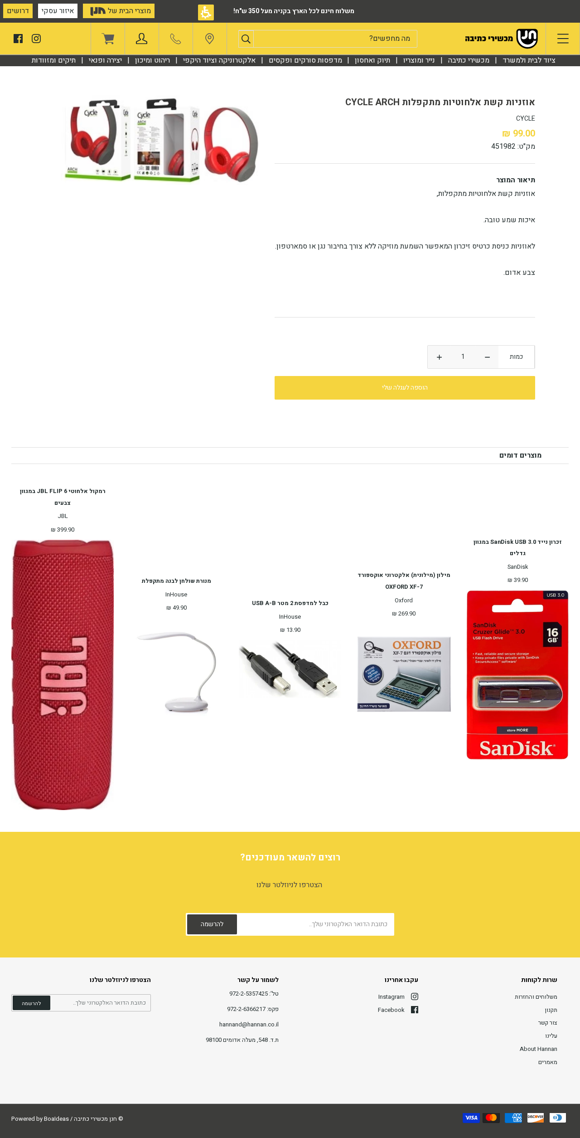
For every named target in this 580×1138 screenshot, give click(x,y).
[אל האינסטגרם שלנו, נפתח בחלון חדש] (36, 37)
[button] (246, 39)
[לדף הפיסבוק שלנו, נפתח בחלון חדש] (18, 37)
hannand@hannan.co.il (249, 1024)
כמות (516, 356)
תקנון (551, 1010)
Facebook (391, 1010)
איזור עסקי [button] (58, 10)
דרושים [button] (18, 10)
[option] (160, 140)
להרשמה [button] (31, 1003)
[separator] (468, 60)
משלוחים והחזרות (536, 996)
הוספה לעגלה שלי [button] (405, 387)
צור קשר (547, 1022)
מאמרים (547, 1062)
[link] (209, 41)
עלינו (551, 1035)
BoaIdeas (56, 1118)
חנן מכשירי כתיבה (95, 1118)
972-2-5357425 (248, 993)
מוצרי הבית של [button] (128, 10)
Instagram (391, 996)
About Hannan (538, 1049)
